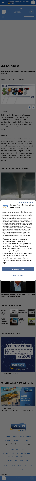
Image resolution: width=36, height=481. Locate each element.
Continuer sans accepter (26, 202)
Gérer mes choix (18, 275)
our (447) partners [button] (10, 211)
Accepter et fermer (18, 269)
